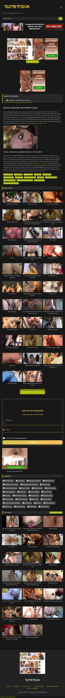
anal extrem (20, 177)
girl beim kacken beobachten (26, 180)
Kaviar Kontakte (34, 491)
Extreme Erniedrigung (11, 488)
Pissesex (38, 503)
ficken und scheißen (10, 180)
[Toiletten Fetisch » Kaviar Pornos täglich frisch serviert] (32, 6)
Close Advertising (32, 61)
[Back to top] (60, 693)
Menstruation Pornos (20, 495)
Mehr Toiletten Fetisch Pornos (32, 392)
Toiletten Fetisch (42, 123)
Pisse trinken (27, 503)
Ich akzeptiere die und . (16, 438)
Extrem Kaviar (9, 174)
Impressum (12, 697)
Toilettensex (33, 506)
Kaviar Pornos (29, 174)
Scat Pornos (48, 174)
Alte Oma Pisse (9, 480)
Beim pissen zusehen (34, 480)
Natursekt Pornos (22, 499)
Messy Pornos (34, 495)
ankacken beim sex (31, 177)
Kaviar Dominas (51, 488)
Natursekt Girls (9, 499)
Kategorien (16, 686)
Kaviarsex (38, 174)
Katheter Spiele (38, 488)
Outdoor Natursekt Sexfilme (12, 503)
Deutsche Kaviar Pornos (11, 484)
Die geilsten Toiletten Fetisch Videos (19, 100)
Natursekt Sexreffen (53, 686)
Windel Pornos (44, 506)
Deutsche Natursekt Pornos (30, 484)
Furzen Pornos (25, 488)
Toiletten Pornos (9, 177)
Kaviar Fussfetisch (10, 491)
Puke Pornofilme (50, 503)
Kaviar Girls (19, 174)
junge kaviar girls (40, 180)
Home (8, 686)
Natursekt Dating (47, 495)
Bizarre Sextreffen (32, 688)
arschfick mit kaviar (51, 177)
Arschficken (21, 480)
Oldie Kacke (35, 499)
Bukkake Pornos (49, 480)
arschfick (41, 177)
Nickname (9, 420)
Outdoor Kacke (47, 499)
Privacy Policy (4, 697)
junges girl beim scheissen (11, 183)
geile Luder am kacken (41, 163)
